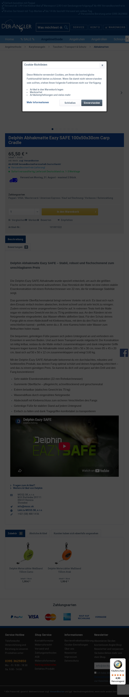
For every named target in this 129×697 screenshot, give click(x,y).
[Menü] (124, 660)
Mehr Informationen (38, 102)
